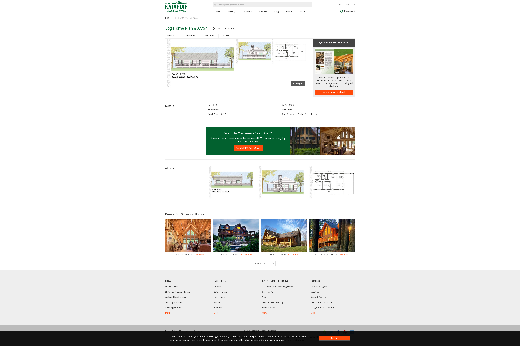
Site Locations (171, 286)
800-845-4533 (340, 42)
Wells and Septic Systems (176, 297)
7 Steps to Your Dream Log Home (277, 286)
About (289, 11)
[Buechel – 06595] (284, 235)
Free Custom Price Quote (322, 302)
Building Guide (268, 307)
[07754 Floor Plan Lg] (288, 63)
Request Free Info (318, 297)
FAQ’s (264, 297)
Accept (334, 338)
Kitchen (217, 302)
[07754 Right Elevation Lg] (253, 63)
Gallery (231, 11)
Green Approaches (173, 307)
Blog (276, 11)
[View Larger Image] (231, 182)
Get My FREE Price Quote (248, 148)
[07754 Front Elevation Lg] (200, 87)
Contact (303, 11)
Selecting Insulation (174, 302)
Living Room (219, 297)
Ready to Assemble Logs (273, 302)
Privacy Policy (210, 339)
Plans (219, 11)
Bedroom (218, 307)
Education (247, 11)
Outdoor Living (220, 292)
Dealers (263, 11)
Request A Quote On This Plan (333, 92)
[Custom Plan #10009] (188, 235)
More (167, 313)
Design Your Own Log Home (323, 307)
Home (168, 17)
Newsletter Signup (319, 286)
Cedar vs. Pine (268, 292)
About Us (315, 292)
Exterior (217, 286)
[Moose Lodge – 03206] (332, 235)
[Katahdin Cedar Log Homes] (176, 6)
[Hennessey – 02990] (236, 235)
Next (273, 263)
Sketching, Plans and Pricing (177, 292)
